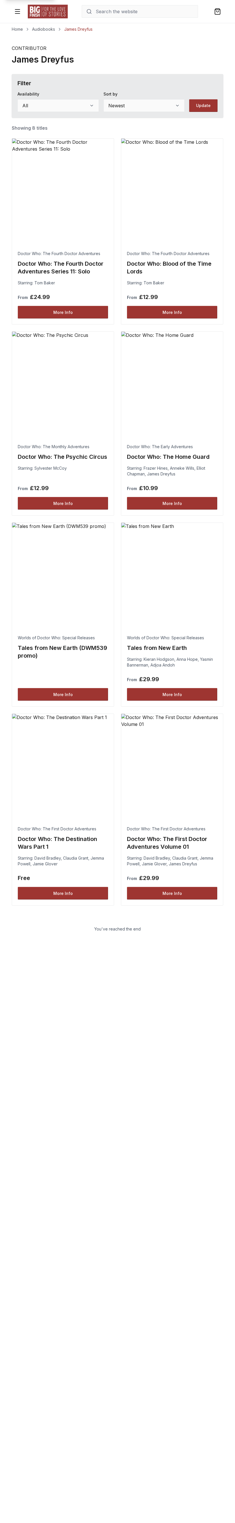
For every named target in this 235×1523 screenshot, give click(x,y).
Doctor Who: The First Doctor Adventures (57, 828)
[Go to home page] (48, 11)
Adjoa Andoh (162, 665)
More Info (63, 312)
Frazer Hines (156, 468)
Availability (28, 94)
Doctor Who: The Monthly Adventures (53, 446)
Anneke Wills (182, 468)
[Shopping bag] (217, 11)
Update (203, 105)
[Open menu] (17, 11)
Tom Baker (44, 282)
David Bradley (47, 858)
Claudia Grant (75, 858)
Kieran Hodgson (159, 659)
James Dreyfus (161, 473)
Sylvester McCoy (50, 468)
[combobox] (58, 105)
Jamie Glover (45, 863)
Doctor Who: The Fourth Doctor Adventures (59, 253)
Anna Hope (187, 659)
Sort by (110, 94)
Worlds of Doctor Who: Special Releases (56, 637)
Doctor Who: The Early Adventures (160, 446)
